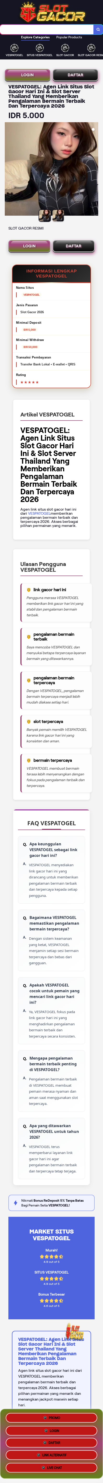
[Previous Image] (8, 170)
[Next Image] (94, 170)
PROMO (54, 1416)
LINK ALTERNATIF (54, 1456)
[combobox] (47, 29)
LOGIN (27, 75)
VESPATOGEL (39, 513)
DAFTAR (75, 75)
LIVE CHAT (54, 1469)
